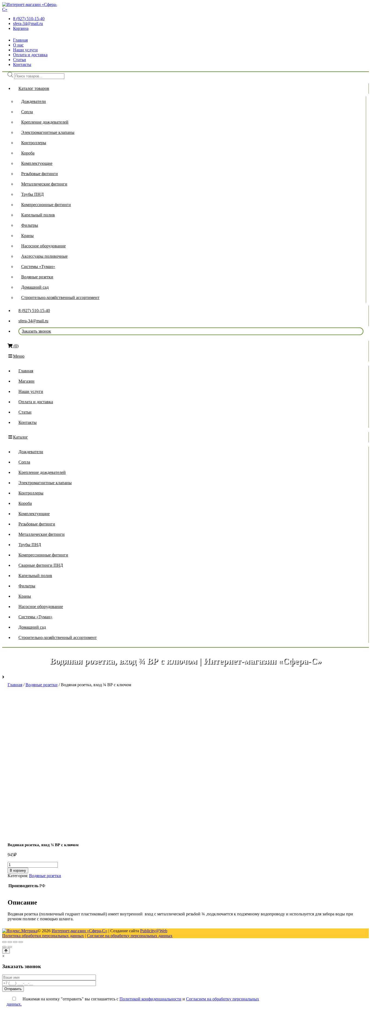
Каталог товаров (33, 88)
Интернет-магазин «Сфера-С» (79, 930)
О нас (18, 45)
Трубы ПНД (32, 194)
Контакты (22, 64)
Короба (27, 153)
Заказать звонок (36, 331)
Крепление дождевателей (44, 122)
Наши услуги (25, 50)
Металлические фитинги (44, 184)
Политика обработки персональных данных (43, 935)
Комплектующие (36, 163)
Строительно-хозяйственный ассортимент (60, 297)
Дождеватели (33, 101)
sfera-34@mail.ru (28, 23)
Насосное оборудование (43, 246)
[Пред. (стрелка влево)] (4, 947)
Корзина (21, 28)
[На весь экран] (15, 942)
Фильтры (29, 225)
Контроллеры (33, 142)
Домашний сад (35, 287)
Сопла (27, 111)
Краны (27, 235)
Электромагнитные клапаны (47, 132)
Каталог (20, 437)
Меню (18, 356)
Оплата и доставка (30, 54)
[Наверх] (6, 951)
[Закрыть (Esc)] (4, 942)
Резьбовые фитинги (39, 173)
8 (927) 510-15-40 (29, 18)
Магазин (26, 381)
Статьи (19, 59)
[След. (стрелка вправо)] (10, 947)
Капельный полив (38, 215)
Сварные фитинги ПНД (40, 565)
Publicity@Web (153, 930)
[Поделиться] (10, 942)
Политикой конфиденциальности (150, 999)
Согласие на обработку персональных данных (129, 935)
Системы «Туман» (38, 266)
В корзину (18, 870)
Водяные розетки (37, 277)
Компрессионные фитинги (46, 204)
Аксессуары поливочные (44, 256)
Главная (20, 40)
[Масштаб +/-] (20, 942)
